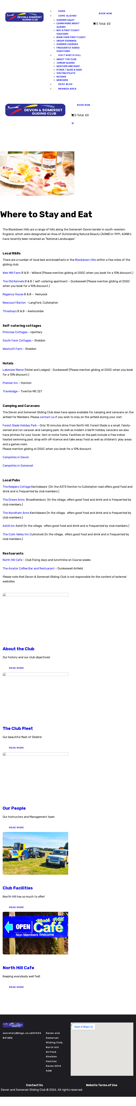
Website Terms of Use (101, 1085)
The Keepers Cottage (17, 486)
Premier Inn (10, 383)
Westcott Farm (12, 349)
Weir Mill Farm (12, 273)
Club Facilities (18, 888)
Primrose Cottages (15, 332)
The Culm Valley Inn (16, 534)
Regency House (13, 294)
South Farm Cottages (17, 340)
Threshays (10, 311)
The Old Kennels (14, 281)
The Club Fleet (18, 728)
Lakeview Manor (13, 370)
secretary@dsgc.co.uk (18, 1033)
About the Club (18, 648)
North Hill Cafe (12, 560)
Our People (14, 808)
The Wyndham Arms (16, 513)
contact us (47, 417)
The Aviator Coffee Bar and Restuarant (29, 568)
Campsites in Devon (16, 457)
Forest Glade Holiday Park (20, 425)
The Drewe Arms (14, 499)
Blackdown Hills (85, 260)
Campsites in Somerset (18, 465)
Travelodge (10, 391)
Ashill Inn (9, 526)
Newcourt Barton (14, 302)
